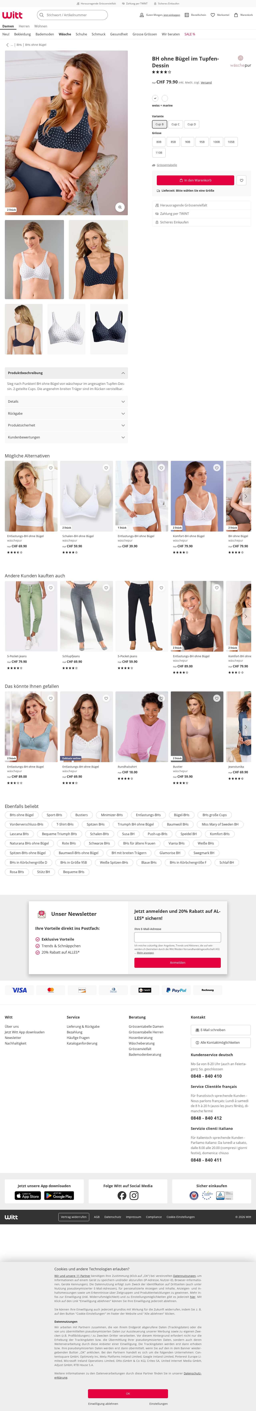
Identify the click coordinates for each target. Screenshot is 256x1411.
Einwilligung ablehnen (103, 1404)
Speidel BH (189, 834)
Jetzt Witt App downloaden (25, 1032)
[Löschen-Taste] (103, 15)
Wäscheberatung (142, 1043)
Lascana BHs (19, 834)
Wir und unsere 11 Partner (72, 1276)
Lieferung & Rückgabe (83, 1026)
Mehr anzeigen (145, 952)
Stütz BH (43, 872)
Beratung (137, 1017)
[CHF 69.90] (31, 496)
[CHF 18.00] (141, 726)
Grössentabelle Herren (146, 1032)
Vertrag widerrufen (74, 1217)
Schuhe (81, 34)
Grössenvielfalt (140, 1049)
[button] (6, 44)
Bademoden (45, 34)
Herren (24, 26)
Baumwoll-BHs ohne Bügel (78, 853)
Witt (9, 1017)
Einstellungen (158, 1404)
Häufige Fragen (78, 1038)
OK (128, 1393)
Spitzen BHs (96, 824)
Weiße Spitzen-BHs (114, 862)
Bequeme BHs (73, 872)
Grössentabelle (167, 165)
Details (13, 401)
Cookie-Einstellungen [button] (181, 1217)
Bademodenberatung (145, 1054)
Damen (8, 26)
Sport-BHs (54, 815)
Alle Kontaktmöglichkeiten (220, 1042)
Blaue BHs (149, 862)
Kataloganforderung (82, 1043)
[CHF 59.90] (141, 616)
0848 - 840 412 (206, 1118)
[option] (155, 98)
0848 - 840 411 (206, 1160)
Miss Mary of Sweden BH (220, 824)
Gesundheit (119, 34)
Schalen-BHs (99, 834)
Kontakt (198, 1017)
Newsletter (13, 1038)
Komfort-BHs (220, 834)
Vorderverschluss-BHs (26, 824)
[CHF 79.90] (31, 616)
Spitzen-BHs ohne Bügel (28, 853)
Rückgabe (15, 413)
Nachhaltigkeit (15, 1043)
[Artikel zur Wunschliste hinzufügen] (241, 180)
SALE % (190, 34)
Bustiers (81, 815)
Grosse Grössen (145, 34)
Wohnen (40, 26)
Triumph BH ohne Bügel (136, 824)
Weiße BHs (206, 843)
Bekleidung (22, 34)
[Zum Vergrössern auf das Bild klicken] (120, 207)
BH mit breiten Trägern (129, 853)
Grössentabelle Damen (146, 1026)
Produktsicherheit (21, 425)
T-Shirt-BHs (65, 824)
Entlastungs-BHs (148, 815)
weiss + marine (162, 105)
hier (192, 1297)
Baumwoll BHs (178, 824)
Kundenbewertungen (24, 437)
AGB (97, 1217)
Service (73, 1017)
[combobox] (81, 15)
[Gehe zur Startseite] (12, 15)
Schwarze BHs (99, 843)
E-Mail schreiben (210, 1031)
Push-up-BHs (157, 834)
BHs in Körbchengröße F (188, 862)
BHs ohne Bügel (35, 45)
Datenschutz (112, 1217)
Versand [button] (206, 82)
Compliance (154, 1217)
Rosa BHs (17, 872)
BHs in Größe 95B (73, 862)
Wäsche (65, 34)
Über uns (12, 1026)
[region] (128, 1336)
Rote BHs (69, 843)
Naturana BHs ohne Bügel (29, 843)
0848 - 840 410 (206, 1076)
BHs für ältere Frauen (139, 843)
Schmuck (98, 34)
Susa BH (128, 834)
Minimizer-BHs (112, 815)
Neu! (5, 34)
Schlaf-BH (227, 862)
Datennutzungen (184, 1276)
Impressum (133, 1217)
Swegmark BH (204, 853)
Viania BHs (177, 843)
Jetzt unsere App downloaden (44, 1185)
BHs (19, 45)
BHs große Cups (215, 815)
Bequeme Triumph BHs (59, 834)
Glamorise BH (170, 853)
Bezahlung (74, 1032)
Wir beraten (171, 34)
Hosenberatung (141, 1038)
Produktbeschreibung (25, 373)
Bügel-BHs (181, 815)
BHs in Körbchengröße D (28, 862)
